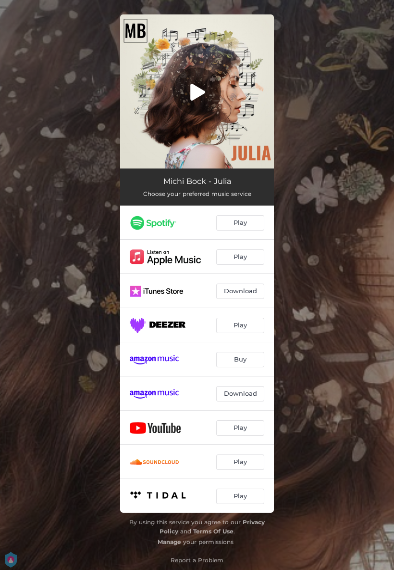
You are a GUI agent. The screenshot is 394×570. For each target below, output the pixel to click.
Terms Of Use (213, 531)
